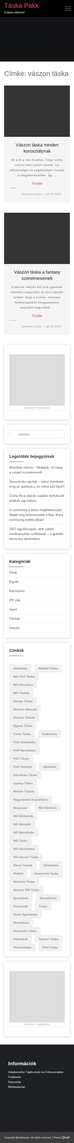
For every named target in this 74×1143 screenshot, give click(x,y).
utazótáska (21, 922)
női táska (20, 840)
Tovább (37, 183)
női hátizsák (22, 824)
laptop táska (23, 783)
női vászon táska (25, 857)
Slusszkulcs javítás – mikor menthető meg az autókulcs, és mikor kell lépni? (36, 484)
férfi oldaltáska (24, 742)
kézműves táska (25, 775)
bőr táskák (21, 693)
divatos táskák (24, 717)
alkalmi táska (48, 668)
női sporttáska (23, 832)
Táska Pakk (21, 5)
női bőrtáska (48, 807)
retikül (18, 873)
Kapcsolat (14, 1082)
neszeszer (20, 807)
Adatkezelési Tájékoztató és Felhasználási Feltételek (35, 1074)
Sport (13, 609)
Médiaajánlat (16, 1086)
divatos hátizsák (25, 709)
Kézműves (17, 591)
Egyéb (13, 581)
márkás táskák (23, 791)
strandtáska (48, 898)
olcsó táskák (22, 865)
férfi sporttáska (24, 750)
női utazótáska (24, 848)
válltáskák (20, 939)
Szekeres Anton (31, 194)
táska (43, 906)
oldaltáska (51, 865)
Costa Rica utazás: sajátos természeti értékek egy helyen (36, 498)
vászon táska (48, 939)
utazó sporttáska (25, 914)
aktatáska (20, 668)
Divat (13, 572)
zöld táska (50, 947)
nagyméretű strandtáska (30, 799)
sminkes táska (24, 881)
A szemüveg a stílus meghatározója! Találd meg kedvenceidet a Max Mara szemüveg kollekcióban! (36, 514)
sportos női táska (26, 890)
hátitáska (49, 766)
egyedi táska (22, 725)
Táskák (14, 618)
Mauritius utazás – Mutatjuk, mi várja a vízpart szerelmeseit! (35, 470)
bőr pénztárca (23, 684)
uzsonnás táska (25, 931)
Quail (66, 1137)
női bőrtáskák (23, 816)
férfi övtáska (22, 766)
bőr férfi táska (24, 676)
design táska (22, 701)
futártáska (49, 734)
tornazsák (20, 906)
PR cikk (15, 600)
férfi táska (21, 758)
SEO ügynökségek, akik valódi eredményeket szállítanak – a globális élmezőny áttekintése (36, 534)
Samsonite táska (46, 873)
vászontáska (22, 947)
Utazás (14, 628)
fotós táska (22, 734)
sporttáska (21, 898)
